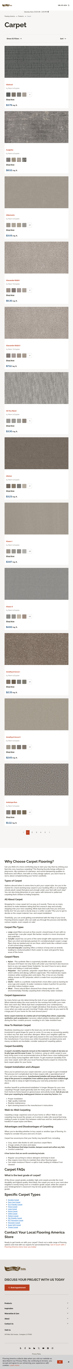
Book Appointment (18, 1288)
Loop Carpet (12, 1209)
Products (21, 16)
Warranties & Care (12, 1314)
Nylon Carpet (12, 1211)
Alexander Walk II (13, 346)
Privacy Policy (36, 1354)
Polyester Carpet (14, 1223)
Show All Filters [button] (13, 39)
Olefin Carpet (12, 1214)
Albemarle (10, 215)
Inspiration (9, 1308)
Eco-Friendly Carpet (15, 1204)
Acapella (9, 150)
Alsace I (9, 541)
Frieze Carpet (12, 1207)
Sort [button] (61, 39)
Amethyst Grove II (13, 737)
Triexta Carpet (13, 1227)
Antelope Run (11, 802)
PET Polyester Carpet (15, 1220)
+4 (29, 94)
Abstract (9, 85)
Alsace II (9, 607)
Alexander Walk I (13, 280)
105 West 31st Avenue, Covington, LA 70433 (18, 1334)
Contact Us (9, 1324)
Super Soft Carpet (14, 1225)
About (7, 1319)
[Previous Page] (23, 832)
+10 (30, 225)
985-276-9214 (62, 5)
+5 (29, 421)
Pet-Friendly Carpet (15, 1218)
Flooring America (10, 16)
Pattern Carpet (13, 1216)
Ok (60, 1362)
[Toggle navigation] (69, 5)
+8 (29, 290)
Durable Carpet (13, 1200)
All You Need (11, 411)
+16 (30, 682)
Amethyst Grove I (13, 672)
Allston (9, 476)
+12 (30, 812)
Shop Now (10, 100)
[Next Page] (49, 832)
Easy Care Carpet (14, 1202)
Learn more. (15, 1365)
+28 (30, 551)
